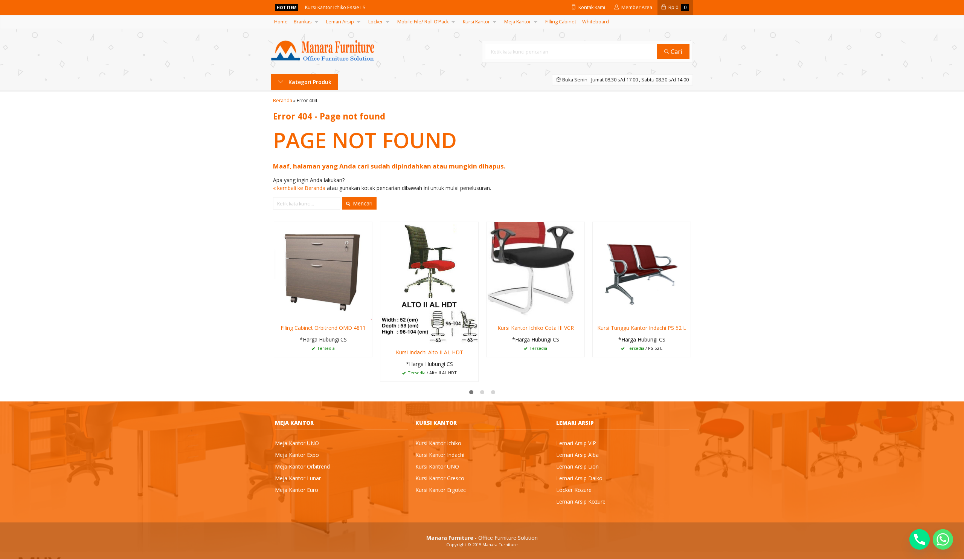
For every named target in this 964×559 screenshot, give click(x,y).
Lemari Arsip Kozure (581, 501)
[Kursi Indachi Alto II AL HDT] (429, 282)
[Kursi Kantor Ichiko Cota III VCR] (535, 270)
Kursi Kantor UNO (437, 466)
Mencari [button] (361, 203)
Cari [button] (675, 51)
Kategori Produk (309, 82)
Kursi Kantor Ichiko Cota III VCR (535, 327)
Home (281, 21)
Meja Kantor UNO (297, 443)
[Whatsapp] (943, 539)
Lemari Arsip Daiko (579, 478)
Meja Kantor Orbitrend (302, 466)
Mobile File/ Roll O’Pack (422, 21)
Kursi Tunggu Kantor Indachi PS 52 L (641, 327)
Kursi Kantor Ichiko (438, 443)
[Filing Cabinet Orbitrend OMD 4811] (323, 270)
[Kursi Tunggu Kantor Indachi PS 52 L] (642, 270)
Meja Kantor (517, 21)
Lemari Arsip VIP (576, 443)
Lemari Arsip (340, 21)
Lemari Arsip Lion (577, 466)
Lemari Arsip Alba (577, 454)
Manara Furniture (500, 544)
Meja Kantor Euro (296, 489)
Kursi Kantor (476, 21)
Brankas (303, 21)
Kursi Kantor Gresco (439, 478)
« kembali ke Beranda (299, 187)
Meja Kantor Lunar (298, 478)
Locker (375, 21)
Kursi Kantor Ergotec (440, 489)
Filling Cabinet (560, 21)
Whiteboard (595, 21)
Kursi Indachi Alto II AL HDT (429, 352)
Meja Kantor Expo (297, 454)
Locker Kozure (574, 489)
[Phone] (919, 539)
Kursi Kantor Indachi (439, 454)
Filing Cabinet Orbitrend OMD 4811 (323, 327)
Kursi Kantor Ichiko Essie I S (335, 7)
